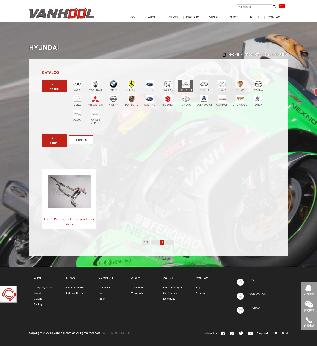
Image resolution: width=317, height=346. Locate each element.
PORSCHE (131, 104)
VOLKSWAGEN (205, 104)
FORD (149, 89)
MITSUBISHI (95, 104)
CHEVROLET (241, 104)
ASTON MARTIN (95, 121)
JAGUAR (77, 119)
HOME (132, 17)
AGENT (254, 17)
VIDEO (213, 17)
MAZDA (258, 89)
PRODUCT (193, 17)
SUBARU (149, 104)
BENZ (77, 104)
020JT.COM (280, 333)
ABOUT (153, 17)
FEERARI (131, 89)
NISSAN (113, 104)
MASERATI (95, 89)
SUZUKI (168, 104)
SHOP (234, 17)
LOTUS (240, 89)
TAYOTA (186, 104)
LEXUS (222, 89)
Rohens (81, 139)
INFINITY (204, 89)
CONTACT (275, 17)
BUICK (258, 104)
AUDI (77, 89)
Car (266, 54)
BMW (113, 89)
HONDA (168, 89)
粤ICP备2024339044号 (118, 333)
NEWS (173, 17)
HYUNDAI (281, 54)
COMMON (222, 104)
